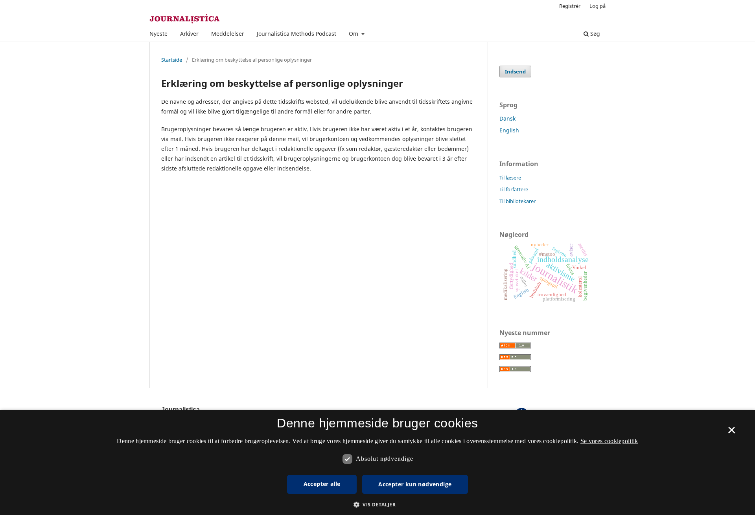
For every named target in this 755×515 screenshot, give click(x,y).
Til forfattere (513, 189)
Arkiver (189, 33)
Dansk (507, 118)
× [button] (731, 432)
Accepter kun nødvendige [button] (414, 484)
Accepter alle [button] (322, 484)
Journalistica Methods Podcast (296, 33)
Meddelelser (227, 33)
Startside (171, 59)
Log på (597, 5)
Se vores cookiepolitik (609, 441)
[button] (377, 505)
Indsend (515, 71)
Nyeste (158, 33)
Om (354, 33)
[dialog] (377, 462)
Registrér (569, 5)
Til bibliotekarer (517, 201)
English (509, 130)
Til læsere (510, 177)
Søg (594, 33)
